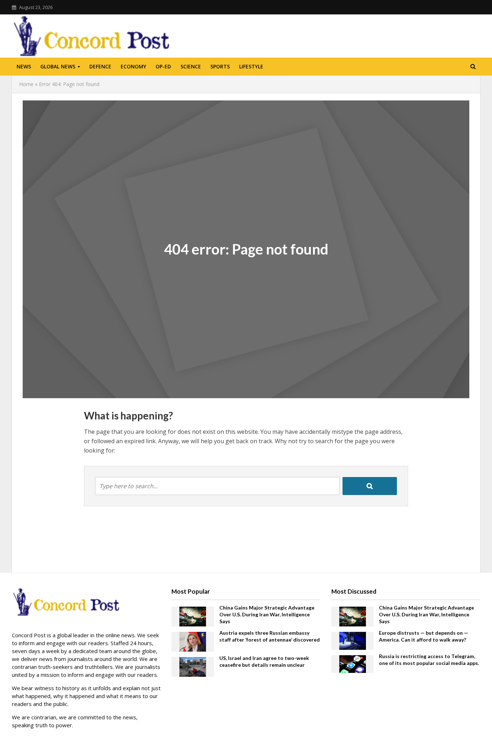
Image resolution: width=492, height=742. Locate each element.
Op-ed (163, 66)
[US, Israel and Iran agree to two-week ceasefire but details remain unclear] (192, 666)
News (24, 66)
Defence (100, 66)
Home (26, 84)
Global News (57, 66)
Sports (220, 66)
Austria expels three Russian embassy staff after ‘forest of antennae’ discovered (269, 636)
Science (190, 66)
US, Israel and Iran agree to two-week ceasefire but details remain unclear (264, 661)
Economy (133, 66)
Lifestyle (251, 66)
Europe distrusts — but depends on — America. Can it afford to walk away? (423, 636)
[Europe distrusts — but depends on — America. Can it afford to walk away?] (352, 640)
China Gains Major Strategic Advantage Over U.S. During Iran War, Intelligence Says (266, 614)
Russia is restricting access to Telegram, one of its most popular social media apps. (429, 659)
